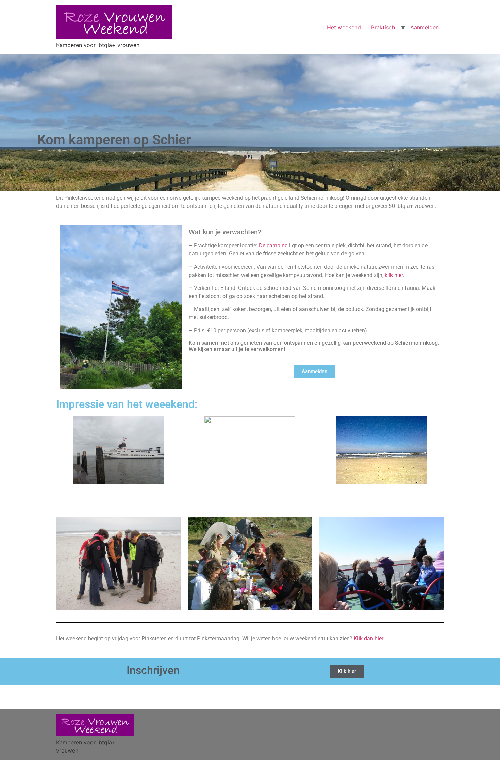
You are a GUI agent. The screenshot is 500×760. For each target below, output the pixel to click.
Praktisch (383, 27)
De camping (273, 245)
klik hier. (394, 275)
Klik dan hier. (369, 638)
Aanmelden (424, 27)
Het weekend (344, 27)
